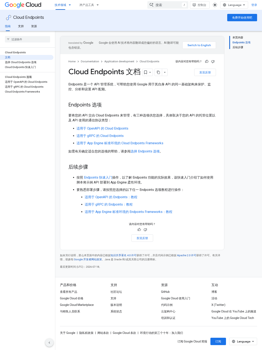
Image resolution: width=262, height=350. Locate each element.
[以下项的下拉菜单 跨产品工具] (99, 5)
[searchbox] (27, 39)
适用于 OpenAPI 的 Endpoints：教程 (111, 197)
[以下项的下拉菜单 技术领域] (71, 5)
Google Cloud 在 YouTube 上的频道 (233, 311)
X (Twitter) (218, 304)
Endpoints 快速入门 (98, 177)
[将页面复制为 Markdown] (158, 72)
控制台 (202, 5)
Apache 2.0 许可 (186, 255)
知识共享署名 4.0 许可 (124, 255)
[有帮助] (207, 61)
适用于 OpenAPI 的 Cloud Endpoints (102, 128)
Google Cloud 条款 (124, 332)
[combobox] (167, 5)
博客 (214, 291)
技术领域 (60, 5)
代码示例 (167, 304)
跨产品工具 (87, 5)
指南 (8, 26)
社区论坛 (116, 291)
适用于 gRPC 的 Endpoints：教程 (109, 204)
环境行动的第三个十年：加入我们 (161, 332)
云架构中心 (168, 311)
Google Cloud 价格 (71, 298)
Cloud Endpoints (28, 17)
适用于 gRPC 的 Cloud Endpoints (100, 136)
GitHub (165, 291)
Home (72, 61)
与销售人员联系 (70, 311)
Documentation (90, 61)
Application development (119, 61)
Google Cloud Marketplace (77, 304)
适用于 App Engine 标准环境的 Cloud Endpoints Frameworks (120, 143)
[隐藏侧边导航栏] (49, 343)
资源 (34, 26)
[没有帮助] (213, 61)
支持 (21, 26)
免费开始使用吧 (242, 17)
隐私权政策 (86, 332)
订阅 (218, 341)
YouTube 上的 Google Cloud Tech (232, 318)
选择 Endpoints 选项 (145, 151)
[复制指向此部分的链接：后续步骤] (92, 167)
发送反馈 (205, 72)
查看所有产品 (68, 291)
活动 (214, 298)
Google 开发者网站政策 (88, 259)
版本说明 (116, 304)
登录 (254, 5)
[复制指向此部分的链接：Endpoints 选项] (106, 105)
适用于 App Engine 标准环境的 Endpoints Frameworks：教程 (128, 212)
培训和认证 (168, 318)
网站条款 (103, 332)
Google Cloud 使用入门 (175, 298)
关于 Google (67, 332)
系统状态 (116, 311)
